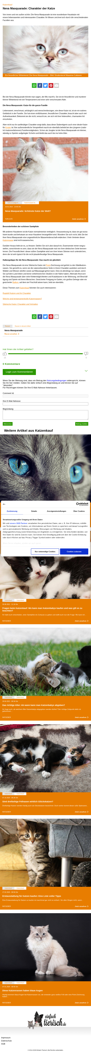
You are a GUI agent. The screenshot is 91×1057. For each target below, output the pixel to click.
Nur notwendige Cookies (45, 551)
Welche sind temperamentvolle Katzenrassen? (22, 299)
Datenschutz (6, 1041)
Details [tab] (34, 511)
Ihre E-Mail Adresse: (12, 401)
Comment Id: (8, 393)
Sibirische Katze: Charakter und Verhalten (20, 304)
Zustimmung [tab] (12, 511)
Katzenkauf (7, 5)
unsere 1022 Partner (18, 523)
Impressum (5, 1038)
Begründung (8, 409)
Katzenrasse (8, 240)
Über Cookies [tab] (79, 511)
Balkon (15, 282)
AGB (3, 1044)
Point (48, 265)
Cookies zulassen (74, 551)
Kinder (8, 127)
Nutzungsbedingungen (56, 380)
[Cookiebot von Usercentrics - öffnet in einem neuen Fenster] (78, 504)
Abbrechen (8, 424)
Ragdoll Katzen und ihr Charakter (17, 293)
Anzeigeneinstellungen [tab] (56, 511)
